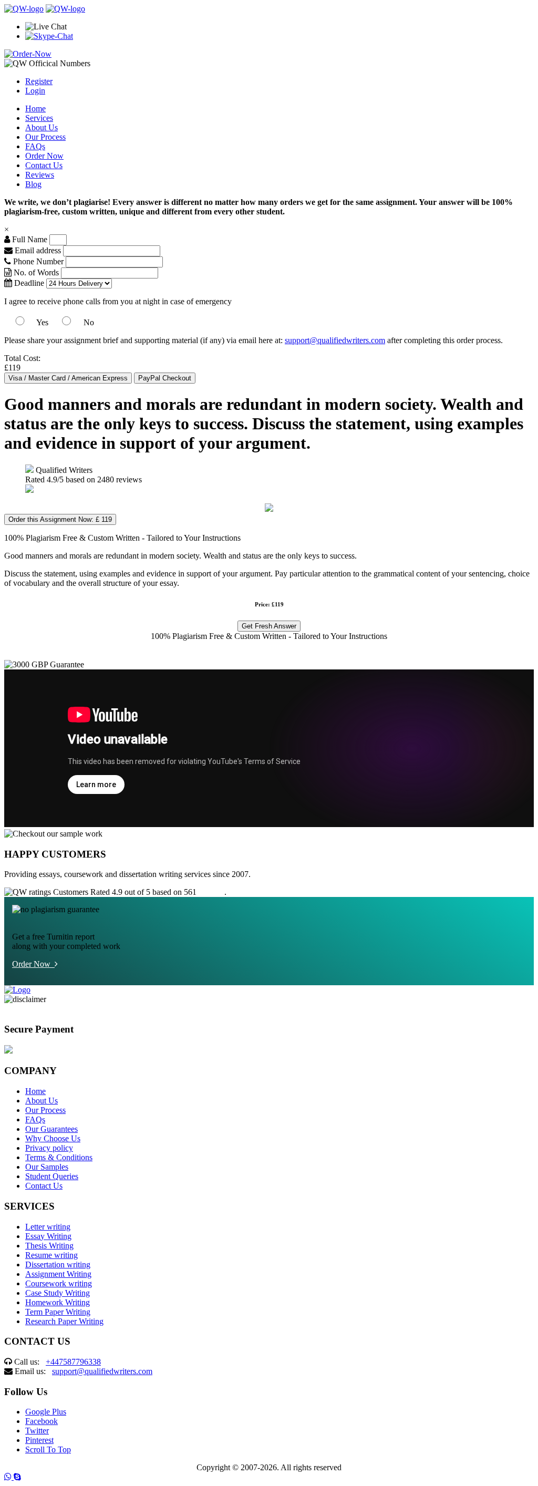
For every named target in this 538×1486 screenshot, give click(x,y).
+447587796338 (73, 1361)
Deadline (28, 282)
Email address (37, 250)
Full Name (28, 239)
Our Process (45, 136)
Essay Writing (48, 1236)
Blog (33, 184)
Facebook (41, 1421)
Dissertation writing (57, 1264)
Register (39, 81)
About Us (41, 127)
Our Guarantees (51, 1128)
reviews (211, 892)
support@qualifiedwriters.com (335, 340)
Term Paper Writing (57, 1311)
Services (39, 117)
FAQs (35, 146)
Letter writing (47, 1226)
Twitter (37, 1430)
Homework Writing (57, 1302)
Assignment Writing (58, 1274)
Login (35, 90)
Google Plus (45, 1411)
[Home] (24, 8)
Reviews (39, 174)
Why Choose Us (52, 1138)
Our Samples (46, 1166)
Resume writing (51, 1255)
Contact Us (44, 165)
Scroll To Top (48, 1449)
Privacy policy (49, 1147)
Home (35, 108)
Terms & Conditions (58, 1157)
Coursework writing (58, 1283)
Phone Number (38, 261)
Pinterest (39, 1440)
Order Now (44, 155)
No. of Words (36, 272)
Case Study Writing (57, 1292)
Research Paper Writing (64, 1321)
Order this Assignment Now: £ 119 (60, 519)
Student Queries (51, 1176)
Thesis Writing (49, 1245)
